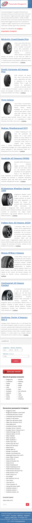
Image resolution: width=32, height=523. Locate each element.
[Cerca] (27, 504)
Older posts (5, 341)
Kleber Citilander (10, 436)
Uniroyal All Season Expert (13, 486)
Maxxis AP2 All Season (12, 445)
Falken (8, 385)
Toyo (19, 393)
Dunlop (8, 383)
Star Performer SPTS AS (12, 478)
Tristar (20, 395)
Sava (19, 389)
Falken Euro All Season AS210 (16, 222)
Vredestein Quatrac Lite (12, 492)
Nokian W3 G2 (10, 463)
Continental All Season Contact (12, 284)
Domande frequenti (8, 497)
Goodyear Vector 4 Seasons (13, 428)
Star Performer (22, 391)
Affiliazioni (20, 515)
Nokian (20, 385)
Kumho (8, 397)
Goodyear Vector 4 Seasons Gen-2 (14, 318)
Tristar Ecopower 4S (11, 484)
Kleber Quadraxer (10, 438)
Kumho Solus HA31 (11, 441)
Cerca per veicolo (14, 372)
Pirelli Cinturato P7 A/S (12, 472)
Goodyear (8, 391)
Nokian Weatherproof (12, 465)
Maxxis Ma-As (10, 447)
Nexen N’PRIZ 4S (10, 459)
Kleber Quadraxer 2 (11, 439)
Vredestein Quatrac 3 (11, 488)
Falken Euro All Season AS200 (14, 420)
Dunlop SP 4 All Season (12, 418)
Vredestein (21, 399)
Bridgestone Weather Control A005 (15, 189)
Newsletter (27, 515)
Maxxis (8, 399)
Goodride (8, 389)
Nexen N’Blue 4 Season (12, 253)
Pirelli (19, 387)
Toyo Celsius (7, 100)
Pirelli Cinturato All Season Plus (14, 70)
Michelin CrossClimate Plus (15, 39)
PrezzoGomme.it (20, 521)
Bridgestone (9, 379)
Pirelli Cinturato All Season (13, 468)
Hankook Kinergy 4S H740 (13, 432)
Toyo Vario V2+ (10, 482)
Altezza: (13, 347)
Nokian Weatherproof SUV (14, 128)
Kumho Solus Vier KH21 (12, 443)
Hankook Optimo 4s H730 (13, 434)
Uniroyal (20, 397)
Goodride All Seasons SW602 (15, 158)
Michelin (20, 379)
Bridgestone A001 (11, 411)
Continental (9, 381)
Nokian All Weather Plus (12, 461)
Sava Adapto (9, 476)
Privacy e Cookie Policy (11, 517)
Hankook (8, 393)
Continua (23, 62)
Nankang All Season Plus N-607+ (15, 455)
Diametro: (19, 347)
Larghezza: (6, 347)
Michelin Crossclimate (12, 451)
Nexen (20, 383)
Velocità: (8, 354)
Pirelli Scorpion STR (11, 474)
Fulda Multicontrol (11, 424)
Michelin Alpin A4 (10, 449)
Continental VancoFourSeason (14, 416)
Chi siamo (13, 515)
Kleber (8, 395)
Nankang (20, 381)
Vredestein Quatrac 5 (11, 490)
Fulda (7, 387)
